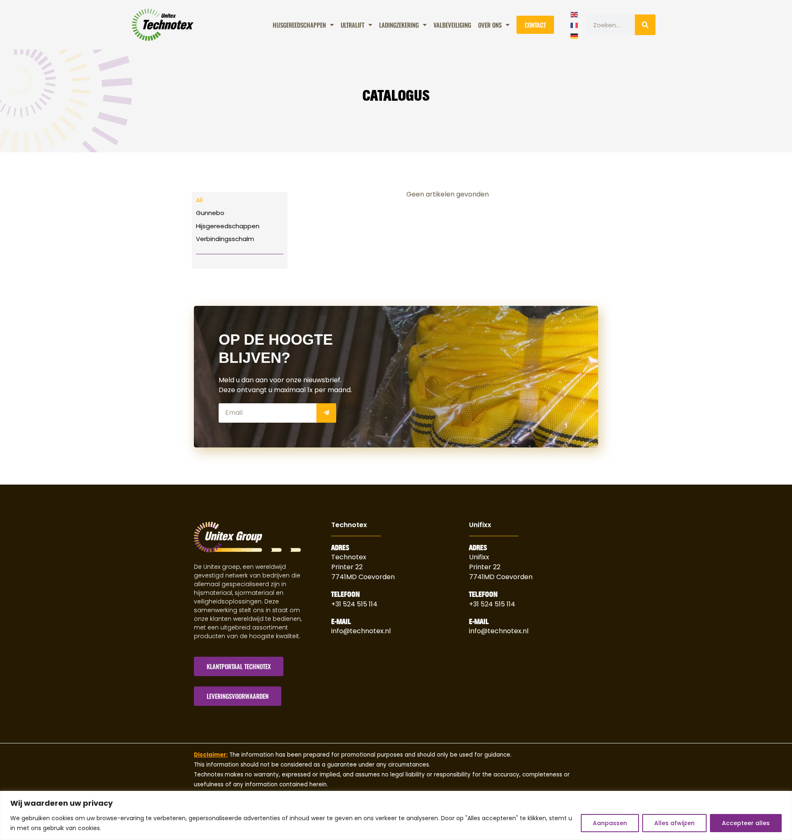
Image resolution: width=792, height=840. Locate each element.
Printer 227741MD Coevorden (501, 572)
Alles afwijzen (674, 823)
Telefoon (345, 594)
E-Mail (341, 621)
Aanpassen (610, 823)
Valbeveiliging (452, 24)
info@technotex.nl (361, 631)
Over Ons (490, 24)
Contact (535, 24)
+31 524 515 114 (354, 604)
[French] (574, 24)
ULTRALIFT (352, 24)
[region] (396, 815)
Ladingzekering (399, 24)
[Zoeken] (645, 24)
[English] (574, 14)
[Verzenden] (326, 413)
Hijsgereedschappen (299, 24)
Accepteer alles (746, 823)
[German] (574, 35)
